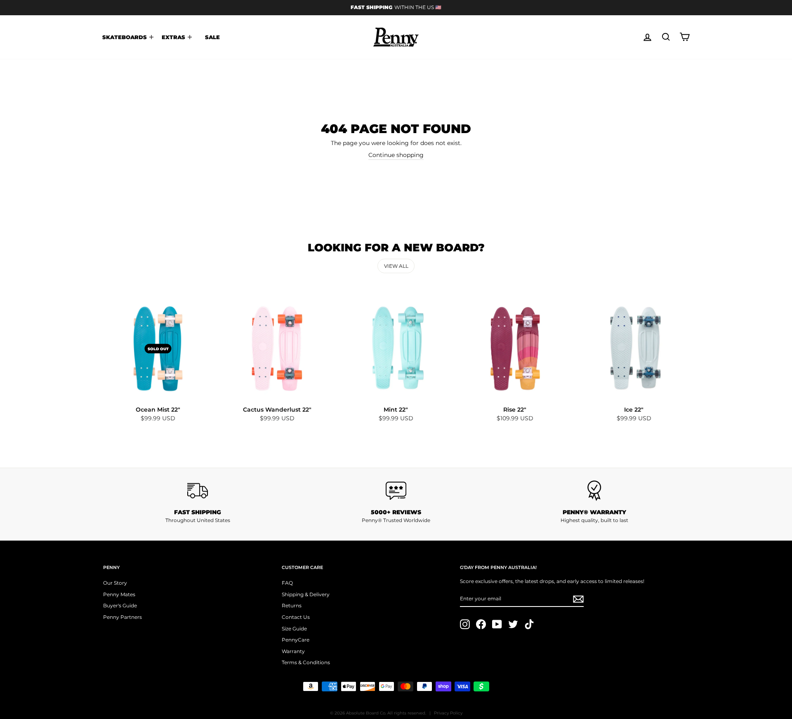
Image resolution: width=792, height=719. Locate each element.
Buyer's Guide (120, 605)
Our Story (115, 583)
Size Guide (294, 628)
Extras (174, 37)
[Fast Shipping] (197, 490)
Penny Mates (119, 594)
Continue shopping (396, 155)
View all (396, 266)
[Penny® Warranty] (594, 490)
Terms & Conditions (306, 662)
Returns (292, 605)
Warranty (293, 651)
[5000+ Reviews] (396, 490)
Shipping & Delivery (306, 594)
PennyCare (295, 640)
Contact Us (296, 617)
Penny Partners (122, 617)
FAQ (287, 583)
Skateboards (125, 37)
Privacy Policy (448, 713)
